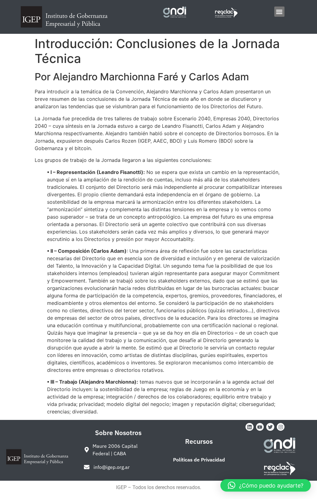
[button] (279, 12)
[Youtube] (260, 427)
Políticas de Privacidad (199, 460)
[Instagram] (281, 427)
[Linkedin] (249, 427)
